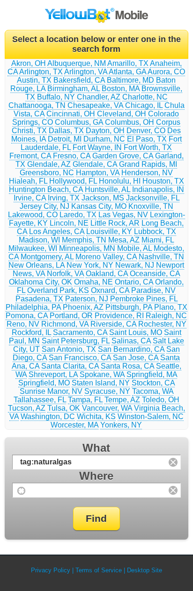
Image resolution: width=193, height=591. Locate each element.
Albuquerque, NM (76, 63)
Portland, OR (71, 316)
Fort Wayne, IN (97, 147)
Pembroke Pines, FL (144, 299)
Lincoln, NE (69, 223)
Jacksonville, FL (152, 198)
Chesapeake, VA (95, 105)
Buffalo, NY (56, 97)
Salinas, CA (131, 341)
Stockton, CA (153, 383)
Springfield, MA (151, 374)
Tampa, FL (85, 400)
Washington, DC (48, 416)
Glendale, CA (95, 164)
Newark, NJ (134, 265)
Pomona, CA (27, 316)
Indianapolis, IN (158, 189)
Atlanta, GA (127, 72)
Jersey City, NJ (44, 206)
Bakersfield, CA (79, 80)
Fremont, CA (30, 156)
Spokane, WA (102, 374)
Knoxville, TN (150, 206)
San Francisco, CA (80, 358)
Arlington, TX (41, 72)
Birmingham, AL (73, 89)
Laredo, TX (77, 215)
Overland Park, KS (58, 290)
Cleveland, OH (121, 114)
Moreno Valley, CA (106, 257)
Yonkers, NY (121, 425)
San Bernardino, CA (131, 349)
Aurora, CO (166, 72)
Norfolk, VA (65, 274)
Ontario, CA (134, 282)
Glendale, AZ (49, 164)
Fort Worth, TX (148, 147)
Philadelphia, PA (33, 307)
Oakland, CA (107, 274)
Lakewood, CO (33, 215)
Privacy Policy (50, 570)
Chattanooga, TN (37, 105)
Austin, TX (34, 80)
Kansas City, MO (98, 206)
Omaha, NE (93, 282)
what (96, 447)
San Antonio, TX (69, 349)
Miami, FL (157, 240)
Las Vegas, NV (123, 215)
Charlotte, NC (145, 97)
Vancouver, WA (107, 408)
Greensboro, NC (47, 173)
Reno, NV (23, 324)
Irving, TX (64, 198)
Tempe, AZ (122, 400)
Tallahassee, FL (40, 400)
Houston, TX (163, 181)
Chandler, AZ (98, 97)
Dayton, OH (105, 131)
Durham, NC (104, 139)
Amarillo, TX (127, 63)
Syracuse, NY (107, 391)
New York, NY (90, 265)
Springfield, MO (44, 383)
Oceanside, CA (155, 274)
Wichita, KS (96, 416)
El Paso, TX (147, 139)
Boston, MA (121, 89)
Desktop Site (144, 570)
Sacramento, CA (80, 332)
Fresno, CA (71, 156)
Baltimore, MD (130, 80)
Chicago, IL (144, 105)
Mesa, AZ (124, 240)
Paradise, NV (153, 290)
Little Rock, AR (115, 223)
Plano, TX (170, 307)
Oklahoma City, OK (40, 282)
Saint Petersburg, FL (76, 341)
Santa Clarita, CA (70, 366)
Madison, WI (39, 240)
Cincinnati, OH (70, 114)
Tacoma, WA (152, 391)
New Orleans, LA (36, 265)
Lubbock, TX (155, 231)
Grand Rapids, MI (148, 164)
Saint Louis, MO (135, 332)
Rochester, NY (162, 324)
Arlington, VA (85, 72)
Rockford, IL (31, 332)
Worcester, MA (74, 425)
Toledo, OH (160, 400)
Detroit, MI (65, 139)
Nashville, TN (161, 257)
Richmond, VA (65, 324)
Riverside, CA (113, 324)
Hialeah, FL (28, 181)
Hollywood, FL (73, 181)
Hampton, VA (97, 173)
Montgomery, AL (47, 257)
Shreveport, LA (53, 374)
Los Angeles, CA (56, 231)
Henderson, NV (147, 173)
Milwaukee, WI (32, 248)
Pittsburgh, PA (128, 307)
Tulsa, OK (63, 408)
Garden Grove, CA (122, 156)
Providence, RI (119, 316)
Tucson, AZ (26, 408)
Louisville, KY (109, 231)
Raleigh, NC (166, 316)
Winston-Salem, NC (151, 416)
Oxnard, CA (110, 290)
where (96, 476)
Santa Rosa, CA (127, 366)
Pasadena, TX (39, 299)
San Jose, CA (135, 358)
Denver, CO (145, 131)
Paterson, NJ (86, 299)
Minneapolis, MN (87, 248)
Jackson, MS (103, 198)
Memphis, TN (84, 240)
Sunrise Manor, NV (51, 391)
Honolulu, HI (120, 181)
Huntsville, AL (107, 189)
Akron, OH (28, 63)
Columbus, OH (129, 122)
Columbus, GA (79, 122)
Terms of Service (98, 570)
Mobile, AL (134, 248)
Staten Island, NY (101, 383)
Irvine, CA (30, 198)
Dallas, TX (66, 131)
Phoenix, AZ (83, 307)
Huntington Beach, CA (46, 189)
